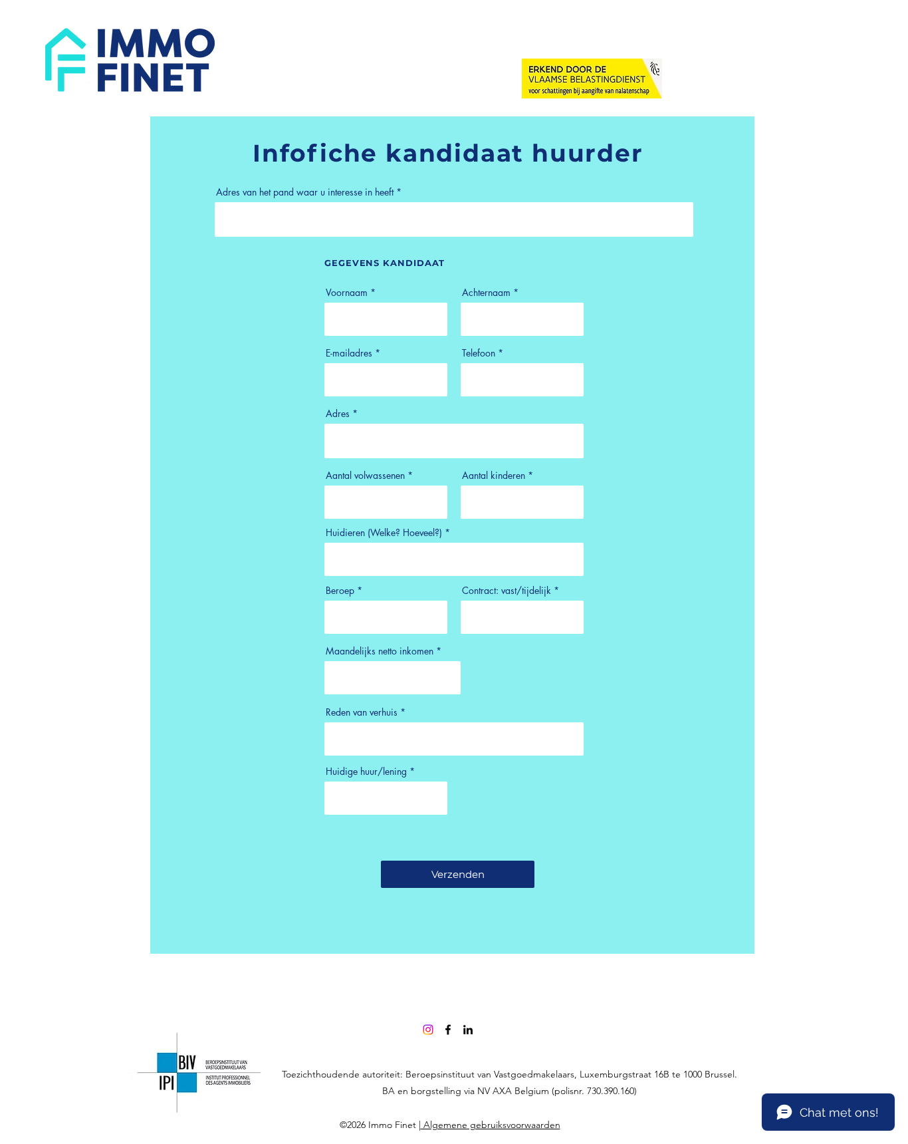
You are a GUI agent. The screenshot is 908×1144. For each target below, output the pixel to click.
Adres (338, 413)
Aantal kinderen (493, 475)
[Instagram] (428, 1029)
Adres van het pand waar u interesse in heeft (305, 192)
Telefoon (478, 353)
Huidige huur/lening (366, 771)
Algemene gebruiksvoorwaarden (490, 1125)
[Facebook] (448, 1029)
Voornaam (347, 292)
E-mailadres (349, 353)
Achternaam (486, 292)
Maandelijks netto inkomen (379, 651)
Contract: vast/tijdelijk (506, 590)
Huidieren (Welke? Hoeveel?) (385, 532)
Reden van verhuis (361, 712)
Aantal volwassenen (365, 475)
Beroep (340, 590)
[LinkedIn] (468, 1029)
